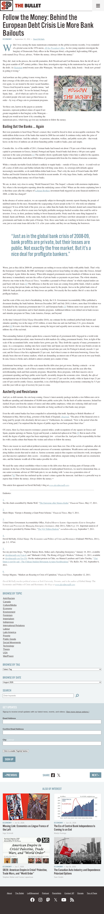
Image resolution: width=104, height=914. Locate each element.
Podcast (45, 893)
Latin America (9, 632)
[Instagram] (40, 899)
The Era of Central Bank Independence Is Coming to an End (74, 828)
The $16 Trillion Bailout (48, 529)
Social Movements (12, 642)
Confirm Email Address (13, 729)
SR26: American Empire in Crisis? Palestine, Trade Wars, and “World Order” (25, 872)
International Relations (14, 625)
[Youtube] (63, 899)
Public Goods (9, 639)
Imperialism (8, 619)
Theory (6, 649)
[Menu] (98, 5)
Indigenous (8, 622)
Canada (7, 602)
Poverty (6, 636)
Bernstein (18, 67)
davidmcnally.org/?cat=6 (15, 555)
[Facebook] (32, 899)
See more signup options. (78, 712)
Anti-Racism (9, 598)
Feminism (7, 615)
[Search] (77, 695)
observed (65, 416)
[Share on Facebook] (53, 775)
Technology (8, 646)
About (9, 893)
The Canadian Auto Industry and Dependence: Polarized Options (77, 872)
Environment (9, 612)
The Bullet (19, 893)
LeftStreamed (33, 893)
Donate (80, 893)
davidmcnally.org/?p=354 (16, 558)
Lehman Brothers (42, 190)
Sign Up (9, 759)
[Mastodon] (48, 899)
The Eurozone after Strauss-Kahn (54, 502)
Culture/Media (10, 605)
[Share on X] (59, 775)
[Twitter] (55, 899)
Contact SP (69, 893)
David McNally (39, 39)
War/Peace (8, 656)
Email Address (9, 718)
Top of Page (92, 893)
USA (5, 653)
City (8, 740)
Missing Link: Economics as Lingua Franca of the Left (25, 828)
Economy (7, 39)
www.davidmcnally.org (65, 584)
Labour (6, 629)
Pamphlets (56, 893)
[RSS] (72, 899)
